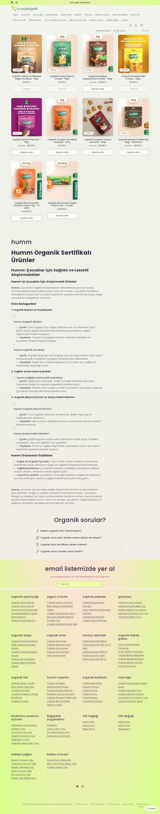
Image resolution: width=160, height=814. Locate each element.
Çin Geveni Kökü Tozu (58, 732)
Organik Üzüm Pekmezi (94, 620)
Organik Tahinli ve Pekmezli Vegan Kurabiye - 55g (26, 77)
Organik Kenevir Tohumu (60, 602)
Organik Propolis (20, 701)
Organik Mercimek (92, 683)
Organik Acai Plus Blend (130, 701)
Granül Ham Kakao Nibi (59, 760)
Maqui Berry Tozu (20, 739)
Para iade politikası (98, 804)
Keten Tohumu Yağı (21, 771)
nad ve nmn (88, 725)
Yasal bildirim (143, 807)
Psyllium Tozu (18, 728)
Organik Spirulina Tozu (129, 690)
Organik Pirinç (89, 694)
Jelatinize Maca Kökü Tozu (25, 743)
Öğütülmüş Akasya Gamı (24, 725)
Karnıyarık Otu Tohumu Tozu (133, 697)
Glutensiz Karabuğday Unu (132, 606)
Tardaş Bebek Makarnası (131, 655)
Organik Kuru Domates (23, 659)
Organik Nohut (90, 690)
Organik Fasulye (90, 686)
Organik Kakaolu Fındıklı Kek (61, 697)
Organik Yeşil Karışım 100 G (61, 613)
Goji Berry (52, 725)
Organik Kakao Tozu (57, 767)
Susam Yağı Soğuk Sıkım (23, 778)
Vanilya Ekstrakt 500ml (94, 641)
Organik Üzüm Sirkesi (58, 652)
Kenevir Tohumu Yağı (22, 760)
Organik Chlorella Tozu (23, 736)
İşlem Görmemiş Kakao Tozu (62, 763)
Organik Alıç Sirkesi (57, 641)
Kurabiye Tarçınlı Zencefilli (60, 694)
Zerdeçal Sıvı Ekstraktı (58, 736)
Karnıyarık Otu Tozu (21, 732)
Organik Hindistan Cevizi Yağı (62, 624)
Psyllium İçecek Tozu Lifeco (132, 609)
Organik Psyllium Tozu (129, 617)
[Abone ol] (99, 584)
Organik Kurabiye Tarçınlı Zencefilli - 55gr (98, 140)
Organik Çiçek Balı (24, 686)
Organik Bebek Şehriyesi (131, 658)
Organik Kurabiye (127, 666)
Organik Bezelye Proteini (131, 694)
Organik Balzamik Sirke (59, 644)
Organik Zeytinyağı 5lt (22, 602)
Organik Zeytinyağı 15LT (23, 620)
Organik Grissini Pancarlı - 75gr (26, 140)
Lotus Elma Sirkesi (56, 655)
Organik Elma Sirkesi (57, 648)
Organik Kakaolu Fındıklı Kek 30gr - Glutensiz (133, 140)
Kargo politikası (128, 804)
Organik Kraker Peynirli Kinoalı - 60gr (62, 77)
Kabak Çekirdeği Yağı (22, 767)
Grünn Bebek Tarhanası (130, 651)
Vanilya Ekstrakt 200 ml (94, 652)
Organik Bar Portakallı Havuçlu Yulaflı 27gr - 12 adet (27, 205)
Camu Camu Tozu (56, 728)
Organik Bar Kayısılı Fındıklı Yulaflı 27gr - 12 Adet (62, 204)
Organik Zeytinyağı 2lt (22, 606)
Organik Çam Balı (20, 690)
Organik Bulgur (90, 697)
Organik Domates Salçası (24, 641)
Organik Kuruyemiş (92, 701)
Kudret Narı (88, 721)
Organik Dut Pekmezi (93, 617)
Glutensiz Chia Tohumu (130, 602)
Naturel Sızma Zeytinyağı (24, 609)
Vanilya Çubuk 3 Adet (93, 655)
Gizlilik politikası (81, 804)
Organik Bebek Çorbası (130, 662)
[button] (130, 25)
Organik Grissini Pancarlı (59, 690)
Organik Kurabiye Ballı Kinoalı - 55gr (133, 77)
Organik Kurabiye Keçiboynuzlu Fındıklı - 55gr (97, 77)
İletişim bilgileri (142, 804)
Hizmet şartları (114, 804)
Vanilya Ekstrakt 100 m (94, 659)
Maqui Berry (88, 729)
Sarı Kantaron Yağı (21, 774)
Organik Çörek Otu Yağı (23, 763)
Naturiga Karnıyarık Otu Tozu (133, 613)
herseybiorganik (35, 804)
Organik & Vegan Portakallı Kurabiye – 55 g (62, 140)
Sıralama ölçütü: (103, 30)
